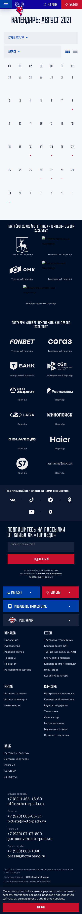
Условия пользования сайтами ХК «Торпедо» (27, 881)
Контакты (10, 776)
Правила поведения (56, 735)
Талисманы (51, 711)
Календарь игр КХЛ (56, 645)
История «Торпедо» (16, 752)
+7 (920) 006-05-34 (25, 816)
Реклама (9, 764)
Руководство (12, 645)
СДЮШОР (10, 770)
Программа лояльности (59, 693)
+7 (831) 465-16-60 (25, 798)
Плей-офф (51, 669)
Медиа (8, 686)
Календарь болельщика (59, 699)
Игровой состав (14, 651)
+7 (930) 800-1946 (24, 851)
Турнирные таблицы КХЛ (60, 651)
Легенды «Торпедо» (16, 758)
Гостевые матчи (54, 723)
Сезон (48, 632)
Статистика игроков (57, 657)
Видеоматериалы (15, 693)
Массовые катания (56, 729)
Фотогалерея (12, 705)
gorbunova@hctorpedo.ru (30, 838)
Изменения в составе (17, 669)
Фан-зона (50, 686)
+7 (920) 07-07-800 (25, 833)
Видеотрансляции (15, 699)
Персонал (10, 663)
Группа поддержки (56, 705)
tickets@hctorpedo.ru (27, 821)
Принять (41, 907)
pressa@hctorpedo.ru (26, 856)
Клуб (7, 745)
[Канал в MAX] (50, 512)
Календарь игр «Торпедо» (60, 663)
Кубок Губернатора (56, 675)
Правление (11, 639)
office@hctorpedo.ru (26, 803)
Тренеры (10, 657)
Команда (10, 632)
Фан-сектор (51, 717)
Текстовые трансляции (58, 639)
